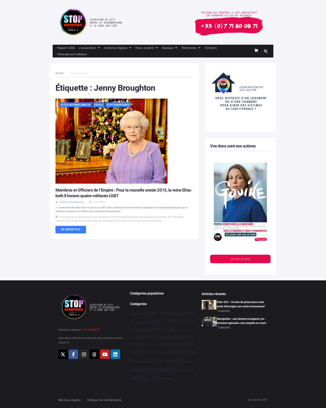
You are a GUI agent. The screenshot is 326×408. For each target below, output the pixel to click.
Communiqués (149, 329)
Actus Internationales (76, 104)
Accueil (59, 73)
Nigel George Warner (103, 220)
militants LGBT (62, 220)
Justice (137, 352)
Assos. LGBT (162, 321)
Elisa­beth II (104, 217)
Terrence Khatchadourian (71, 202)
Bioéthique (186, 322)
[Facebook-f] (73, 354)
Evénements (158, 337)
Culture (169, 329)
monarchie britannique (81, 220)
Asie (144, 322)
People (98, 104)
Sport (189, 361)
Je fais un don (240, 259)
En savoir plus (70, 229)
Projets (135, 362)
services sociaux (133, 220)
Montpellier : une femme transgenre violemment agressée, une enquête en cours (241, 320)
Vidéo (157, 378)
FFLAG (113, 217)
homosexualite (146, 217)
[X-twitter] (63, 354)
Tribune (184, 370)
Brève (132, 330)
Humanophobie (176, 344)
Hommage (152, 345)
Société (174, 361)
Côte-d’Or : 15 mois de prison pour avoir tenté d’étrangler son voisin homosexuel (241, 304)
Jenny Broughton (176, 217)
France (137, 344)
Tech (176, 370)
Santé (159, 361)
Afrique (135, 322)
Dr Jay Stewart (82, 217)
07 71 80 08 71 (91, 329)
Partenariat (152, 353)
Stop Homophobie (118, 104)
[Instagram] (84, 354)
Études (169, 378)
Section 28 (119, 220)
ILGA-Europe (161, 217)
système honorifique (152, 220)
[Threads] (94, 354)
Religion (147, 362)
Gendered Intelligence (128, 217)
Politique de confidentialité (104, 400)
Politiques (185, 352)
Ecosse (94, 217)
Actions (137, 313)
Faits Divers (180, 336)
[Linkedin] (115, 354)
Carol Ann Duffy (67, 217)
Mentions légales (69, 400)
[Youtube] (105, 354)
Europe (142, 336)
